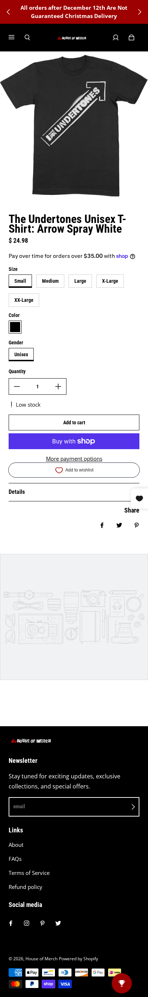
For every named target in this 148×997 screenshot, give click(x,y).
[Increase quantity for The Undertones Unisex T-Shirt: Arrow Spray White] (58, 386)
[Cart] (131, 37)
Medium (50, 281)
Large (80, 281)
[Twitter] (58, 923)
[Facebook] (11, 923)
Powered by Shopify (78, 959)
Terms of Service (29, 873)
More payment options (74, 458)
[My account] (116, 37)
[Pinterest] (42, 923)
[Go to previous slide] (8, 12)
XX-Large (23, 300)
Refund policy (25, 887)
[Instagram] (26, 923)
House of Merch (41, 959)
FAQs (15, 859)
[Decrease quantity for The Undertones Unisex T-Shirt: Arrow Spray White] (17, 386)
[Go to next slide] (139, 12)
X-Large (110, 281)
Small (20, 281)
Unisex (21, 354)
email (19, 806)
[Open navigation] (16, 37)
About (16, 845)
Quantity (17, 371)
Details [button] (17, 491)
